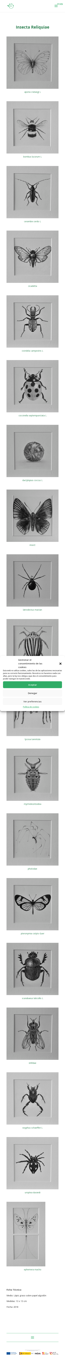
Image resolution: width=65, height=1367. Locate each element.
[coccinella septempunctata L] (32, 412)
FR (58, 4)
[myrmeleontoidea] (32, 800)
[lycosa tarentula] (32, 736)
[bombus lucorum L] (32, 153)
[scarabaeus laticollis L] (32, 995)
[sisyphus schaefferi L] (32, 1124)
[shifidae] (32, 1059)
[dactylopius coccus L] (32, 477)
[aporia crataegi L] (32, 88)
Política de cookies (31, 707)
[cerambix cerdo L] (32, 218)
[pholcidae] (32, 865)
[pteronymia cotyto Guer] (32, 930)
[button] (60, 663)
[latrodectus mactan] (32, 606)
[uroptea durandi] (32, 1189)
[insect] (32, 541)
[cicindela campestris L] (32, 347)
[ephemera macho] (25, 1266)
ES (61, 4)
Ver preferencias (32, 701)
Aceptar (32, 684)
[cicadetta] (32, 282)
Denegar (32, 693)
